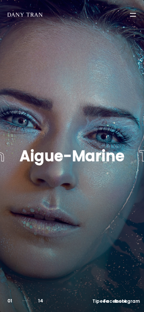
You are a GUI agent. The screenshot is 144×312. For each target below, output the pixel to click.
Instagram (120, 301)
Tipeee (97, 301)
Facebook (108, 301)
